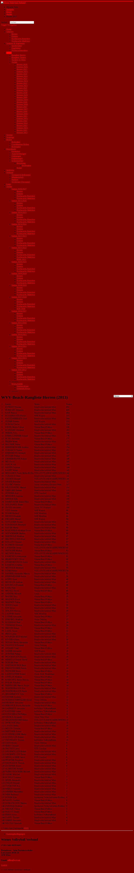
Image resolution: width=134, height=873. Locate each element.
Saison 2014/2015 (19, 334)
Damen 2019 (22, 100)
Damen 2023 (22, 81)
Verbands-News (23, 388)
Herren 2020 (22, 93)
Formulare (16, 151)
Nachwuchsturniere (20, 50)
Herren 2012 (22, 130)
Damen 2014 (22, 123)
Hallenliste (16, 142)
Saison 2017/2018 (19, 297)
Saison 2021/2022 (19, 248)
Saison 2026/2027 (19, 189)
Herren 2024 (22, 74)
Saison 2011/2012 (19, 370)
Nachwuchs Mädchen (21, 41)
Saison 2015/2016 (19, 323)
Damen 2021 (22, 90)
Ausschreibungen (19, 154)
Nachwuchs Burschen (21, 39)
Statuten (15, 179)
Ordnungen (16, 156)
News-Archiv (17, 384)
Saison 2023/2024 (19, 224)
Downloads (11, 149)
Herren (14, 34)
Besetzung (21, 163)
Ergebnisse (16, 48)
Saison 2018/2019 (19, 285)
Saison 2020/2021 (19, 262)
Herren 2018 (22, 102)
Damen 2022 (22, 86)
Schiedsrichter (17, 161)
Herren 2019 (22, 97)
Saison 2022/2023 (19, 236)
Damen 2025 (22, 71)
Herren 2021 (22, 88)
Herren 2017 (22, 107)
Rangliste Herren (19, 55)
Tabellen (9, 32)
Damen (15, 36)
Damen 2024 (22, 76)
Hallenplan (16, 147)
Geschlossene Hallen (20, 144)
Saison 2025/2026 (19, 201)
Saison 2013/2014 (19, 346)
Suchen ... (5, 22)
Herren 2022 (22, 83)
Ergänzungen (17, 158)
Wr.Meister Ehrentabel (21, 182)
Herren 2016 (22, 111)
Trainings (10, 137)
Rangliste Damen (19, 57)
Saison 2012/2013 (19, 358)
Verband (9, 172)
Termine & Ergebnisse (15, 43)
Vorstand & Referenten (21, 175)
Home (8, 29)
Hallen (9, 140)
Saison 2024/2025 (19, 212)
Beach (9, 53)
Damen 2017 (22, 109)
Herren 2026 (22, 64)
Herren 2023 (22, 78)
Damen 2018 (22, 104)
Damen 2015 (22, 118)
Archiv (14, 62)
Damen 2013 (22, 128)
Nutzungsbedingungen (15, 834)
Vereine (9, 135)
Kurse (19, 168)
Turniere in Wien (18, 60)
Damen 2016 (22, 114)
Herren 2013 (22, 125)
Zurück (4, 865)
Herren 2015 (22, 116)
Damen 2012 (22, 132)
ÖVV (26, 828)
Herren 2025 (22, 69)
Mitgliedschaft (17, 177)
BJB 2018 (21, 309)
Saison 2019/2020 (19, 273)
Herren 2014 (22, 121)
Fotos (8, 184)
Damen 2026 (22, 67)
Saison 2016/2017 (19, 311)
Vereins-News (22, 386)
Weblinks (10, 170)
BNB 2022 (21, 259)
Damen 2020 (22, 95)
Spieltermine (17, 46)
